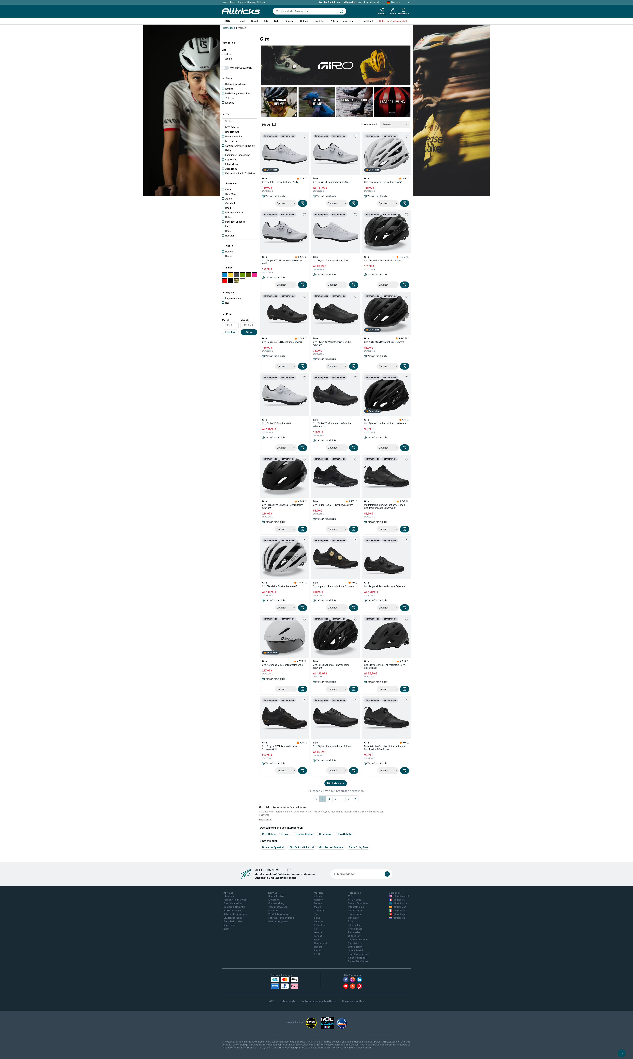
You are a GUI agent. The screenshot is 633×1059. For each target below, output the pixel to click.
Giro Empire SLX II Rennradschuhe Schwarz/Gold (279, 748)
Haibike (318, 899)
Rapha (317, 950)
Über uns (229, 896)
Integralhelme (356, 906)
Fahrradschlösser (358, 961)
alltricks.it (399, 910)
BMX (276, 21)
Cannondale (321, 943)
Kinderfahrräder (357, 957)
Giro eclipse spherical (302, 847)
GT (315, 928)
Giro (224, 49)
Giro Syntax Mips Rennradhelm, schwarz (385, 423)
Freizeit (285, 834)
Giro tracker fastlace (331, 847)
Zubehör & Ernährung (342, 21)
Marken (242, 28)
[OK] (387, 874)
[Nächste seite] (355, 799)
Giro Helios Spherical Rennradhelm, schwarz (331, 666)
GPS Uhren (354, 935)
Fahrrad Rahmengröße (281, 917)
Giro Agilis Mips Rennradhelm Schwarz (384, 342)
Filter (249, 332)
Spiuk (317, 917)
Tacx (316, 914)
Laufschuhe (355, 910)
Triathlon (319, 21)
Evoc (316, 939)
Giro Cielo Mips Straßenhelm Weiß (279, 586)
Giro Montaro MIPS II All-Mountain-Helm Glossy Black (384, 666)
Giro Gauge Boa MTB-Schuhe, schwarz (333, 505)
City (266, 21)
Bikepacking (355, 925)
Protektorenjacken (358, 954)
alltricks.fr (399, 899)
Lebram (318, 921)
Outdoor (304, 21)
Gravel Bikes (355, 928)
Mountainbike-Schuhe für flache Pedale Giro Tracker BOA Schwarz (384, 748)
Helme (228, 54)
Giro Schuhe (345, 834)
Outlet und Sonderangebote (393, 21)
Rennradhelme (304, 834)
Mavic (317, 906)
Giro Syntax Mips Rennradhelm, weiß (383, 182)
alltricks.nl (400, 917)
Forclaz (318, 935)
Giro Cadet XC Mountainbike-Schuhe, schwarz (332, 425)
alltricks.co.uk (402, 896)
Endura (318, 903)
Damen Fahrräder (358, 903)
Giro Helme (325, 834)
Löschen (230, 332)
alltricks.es (400, 906)
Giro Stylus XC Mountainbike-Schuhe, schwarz (332, 343)
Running (290, 21)
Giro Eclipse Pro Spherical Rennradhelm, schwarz (282, 506)
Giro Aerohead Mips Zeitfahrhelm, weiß (282, 665)
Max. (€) (245, 320)
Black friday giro (358, 847)
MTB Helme (269, 834)
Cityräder (353, 917)
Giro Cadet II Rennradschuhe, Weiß (280, 182)
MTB (227, 21)
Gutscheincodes (233, 921)
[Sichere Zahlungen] (284, 983)
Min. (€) (226, 320)
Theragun (319, 910)
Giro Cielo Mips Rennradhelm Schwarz (384, 260)
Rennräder (354, 932)
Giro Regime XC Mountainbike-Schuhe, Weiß (282, 262)
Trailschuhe (355, 914)
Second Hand (366, 21)
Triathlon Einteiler (358, 939)
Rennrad (240, 21)
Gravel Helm (355, 946)
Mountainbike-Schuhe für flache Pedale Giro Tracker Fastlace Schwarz (384, 506)
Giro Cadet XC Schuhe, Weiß (276, 423)
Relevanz (388, 124)
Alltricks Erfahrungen (236, 914)
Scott (317, 954)
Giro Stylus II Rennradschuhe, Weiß (331, 260)
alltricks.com (401, 903)
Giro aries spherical (273, 847)
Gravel (254, 21)
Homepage (229, 28)
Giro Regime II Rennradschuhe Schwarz (384, 586)
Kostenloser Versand (349, 2)
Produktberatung (278, 914)
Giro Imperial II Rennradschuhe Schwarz (333, 586)
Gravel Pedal (355, 950)
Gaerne (318, 932)
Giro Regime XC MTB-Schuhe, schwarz (282, 342)
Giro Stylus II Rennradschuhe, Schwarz (333, 746)
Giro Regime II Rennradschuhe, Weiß (331, 182)
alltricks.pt (400, 914)
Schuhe (228, 58)
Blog (226, 928)
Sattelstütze (355, 943)
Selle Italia (320, 925)
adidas (318, 896)
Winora (318, 946)
